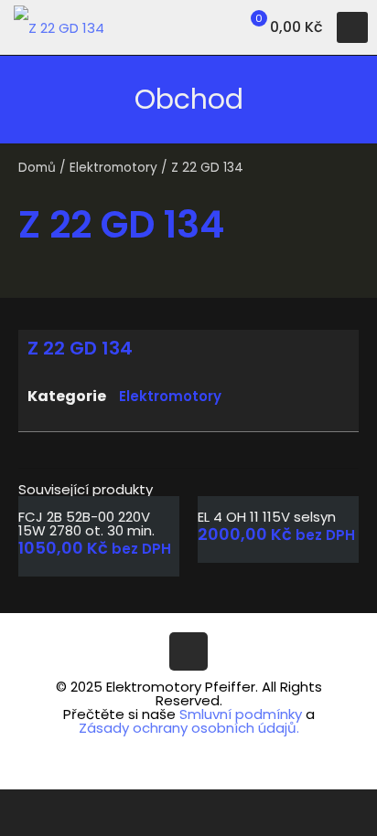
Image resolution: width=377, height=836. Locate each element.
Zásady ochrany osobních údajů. (189, 727)
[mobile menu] (352, 27)
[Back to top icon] (188, 651)
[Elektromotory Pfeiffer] (59, 27)
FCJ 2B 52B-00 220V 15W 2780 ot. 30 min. (86, 523)
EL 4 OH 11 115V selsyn (267, 516)
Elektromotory (113, 167)
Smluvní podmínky (240, 714)
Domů (37, 167)
